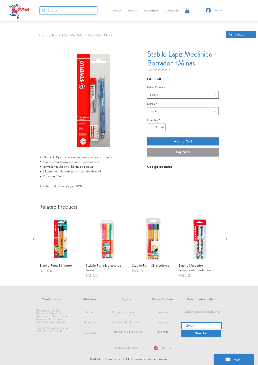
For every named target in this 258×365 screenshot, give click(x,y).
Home (43, 35)
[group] (130, 250)
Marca (152, 103)
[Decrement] (150, 127)
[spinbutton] (156, 127)
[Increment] (162, 127)
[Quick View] (61, 239)
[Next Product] (226, 238)
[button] (187, 10)
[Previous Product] (33, 238)
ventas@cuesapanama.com (53, 328)
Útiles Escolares (158, 87)
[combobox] (183, 95)
